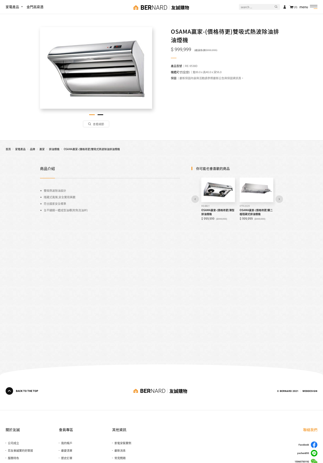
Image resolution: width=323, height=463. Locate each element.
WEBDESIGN (309, 390)
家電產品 (12, 6)
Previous (195, 199)
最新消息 (120, 450)
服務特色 (13, 457)
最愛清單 (66, 450)
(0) (295, 6)
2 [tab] (100, 114)
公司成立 (13, 442)
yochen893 (303, 453)
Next (279, 199)
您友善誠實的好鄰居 (20, 450)
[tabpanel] (96, 68)
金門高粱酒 (35, 6)
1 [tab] (92, 114)
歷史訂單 (66, 457)
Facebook (304, 444)
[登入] (284, 7)
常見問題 (120, 457)
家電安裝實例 (122, 442)
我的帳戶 (66, 442)
